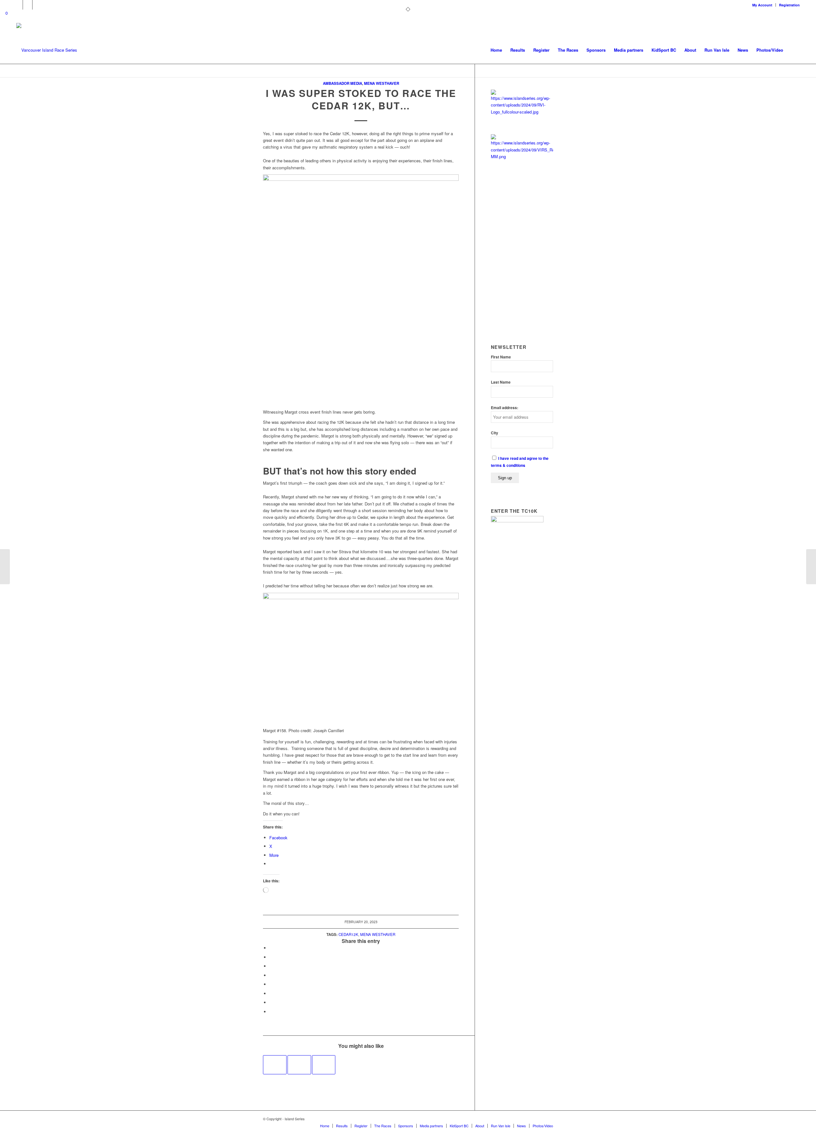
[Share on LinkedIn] (271, 975)
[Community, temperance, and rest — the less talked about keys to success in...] (5, 566)
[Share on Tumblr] (271, 984)
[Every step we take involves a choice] (275, 1064)
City (494, 433)
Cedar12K (348, 934)
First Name (501, 357)
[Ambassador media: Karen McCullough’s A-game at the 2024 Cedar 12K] (324, 1064)
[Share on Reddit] (271, 1002)
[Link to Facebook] (27, 5)
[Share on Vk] (271, 993)
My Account (762, 5)
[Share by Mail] (271, 1012)
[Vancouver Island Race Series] (46, 50)
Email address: (504, 407)
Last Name (501, 382)
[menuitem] (762, 5)
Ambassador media (342, 83)
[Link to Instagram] (37, 5)
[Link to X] (18, 5)
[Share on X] (271, 957)
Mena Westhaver (381, 83)
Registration (789, 5)
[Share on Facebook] (271, 948)
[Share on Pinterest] (271, 966)
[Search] (793, 50)
